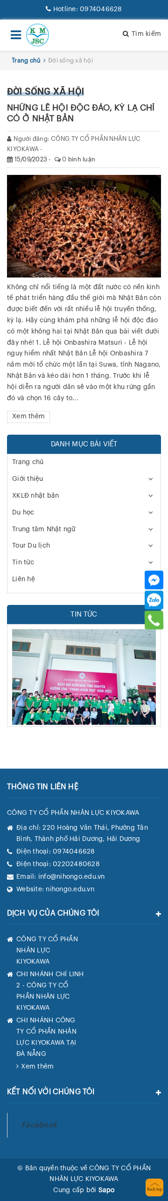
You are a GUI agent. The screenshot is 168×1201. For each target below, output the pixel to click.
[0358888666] (154, 620)
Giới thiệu (27, 479)
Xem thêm (28, 416)
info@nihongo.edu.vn (71, 877)
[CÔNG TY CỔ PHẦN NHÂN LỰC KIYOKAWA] (37, 35)
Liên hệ (23, 579)
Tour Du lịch (31, 545)
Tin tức (23, 562)
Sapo (106, 1190)
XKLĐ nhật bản (35, 496)
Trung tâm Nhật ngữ (44, 529)
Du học (23, 512)
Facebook (39, 1125)
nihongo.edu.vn (70, 889)
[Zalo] (154, 599)
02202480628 (76, 864)
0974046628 (87, 9)
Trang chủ (27, 462)
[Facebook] (154, 579)
